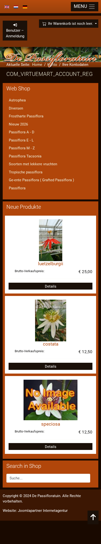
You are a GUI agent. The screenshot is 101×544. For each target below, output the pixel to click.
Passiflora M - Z (22, 148)
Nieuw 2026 (18, 124)
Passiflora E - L (21, 140)
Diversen (16, 108)
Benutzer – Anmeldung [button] (15, 33)
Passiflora (17, 188)
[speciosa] (50, 400)
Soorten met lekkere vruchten (33, 164)
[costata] (50, 320)
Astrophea (17, 100)
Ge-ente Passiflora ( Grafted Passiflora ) (41, 180)
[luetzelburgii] (50, 240)
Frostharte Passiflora (26, 116)
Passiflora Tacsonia (25, 156)
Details (50, 286)
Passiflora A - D (21, 132)
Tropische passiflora (25, 172)
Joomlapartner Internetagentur (43, 510)
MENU (81, 6)
